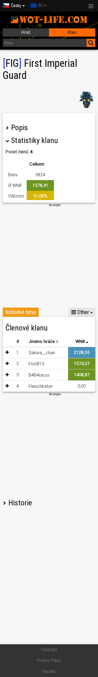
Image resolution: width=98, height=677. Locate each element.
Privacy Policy (49, 660)
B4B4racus (39, 375)
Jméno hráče (42, 341)
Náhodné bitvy (20, 312)
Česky (16, 5)
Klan (72, 32)
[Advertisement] (49, 256)
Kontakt (49, 671)
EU (40, 5)
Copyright (49, 649)
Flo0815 (36, 363)
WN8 (80, 341)
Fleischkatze (41, 386)
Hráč (25, 32)
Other (82, 312)
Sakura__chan (42, 352)
